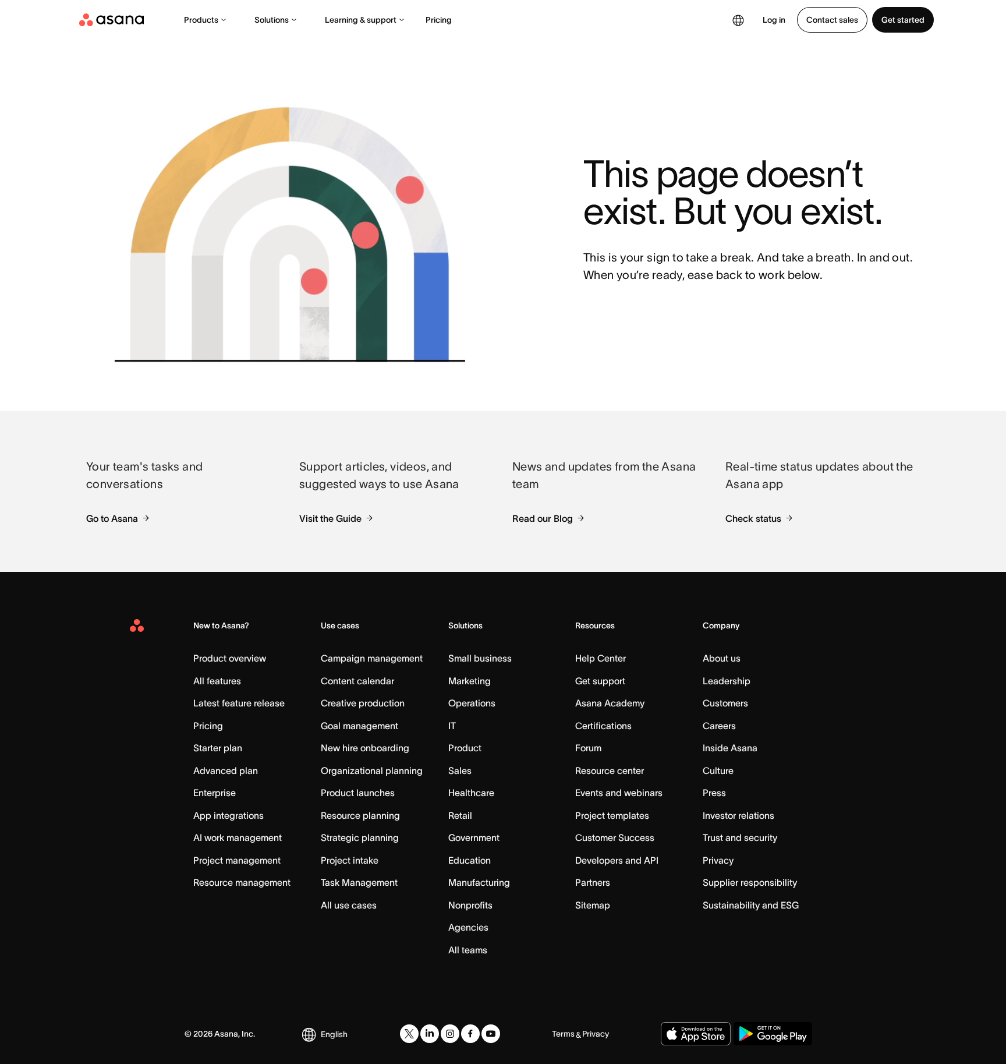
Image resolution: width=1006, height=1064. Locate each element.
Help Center (600, 658)
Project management (237, 860)
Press (714, 792)
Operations (471, 703)
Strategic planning (360, 837)
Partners (592, 882)
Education (469, 860)
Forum (588, 748)
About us (722, 658)
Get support (600, 681)
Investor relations (738, 815)
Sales (460, 770)
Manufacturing (479, 882)
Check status (753, 518)
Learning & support (360, 19)
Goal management (359, 725)
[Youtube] (490, 1033)
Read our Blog (542, 518)
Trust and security (740, 837)
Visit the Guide (330, 518)
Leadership (726, 681)
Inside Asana (730, 748)
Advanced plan (225, 770)
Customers (725, 703)
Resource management (242, 882)
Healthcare (471, 792)
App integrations (228, 815)
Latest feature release (239, 703)
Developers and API (616, 860)
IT (452, 725)
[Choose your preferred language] (738, 20)
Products (201, 19)
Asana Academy (609, 703)
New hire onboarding (365, 748)
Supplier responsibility (750, 882)
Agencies (468, 927)
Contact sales (832, 19)
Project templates (612, 815)
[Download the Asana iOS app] (696, 1033)
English (334, 1034)
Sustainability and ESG (751, 905)
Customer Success (614, 837)
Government (474, 837)
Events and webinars (619, 792)
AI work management (237, 837)
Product (464, 748)
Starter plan (217, 748)
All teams (467, 950)
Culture (718, 770)
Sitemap (592, 905)
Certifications (603, 725)
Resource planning (360, 815)
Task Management (359, 882)
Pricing (439, 19)
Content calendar (357, 681)
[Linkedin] (429, 1033)
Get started (902, 19)
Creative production (363, 703)
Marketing (469, 681)
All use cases (349, 905)
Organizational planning (372, 770)
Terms (563, 1033)
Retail (460, 815)
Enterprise (214, 792)
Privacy (718, 860)
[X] (409, 1033)
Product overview (229, 658)
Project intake (349, 860)
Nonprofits (470, 905)
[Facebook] (470, 1033)
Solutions (271, 19)
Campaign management (372, 658)
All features (217, 681)
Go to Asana (112, 518)
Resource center (609, 770)
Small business (480, 658)
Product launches (358, 792)
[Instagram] (450, 1033)
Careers (719, 725)
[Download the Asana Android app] (773, 1033)
